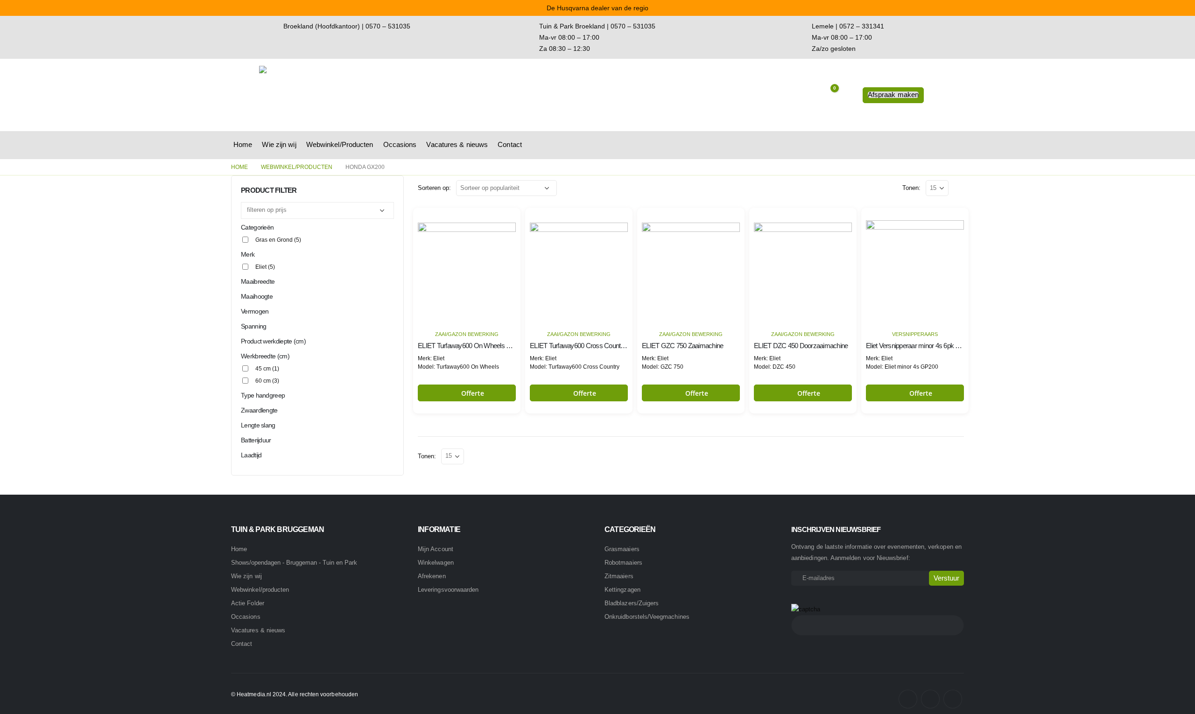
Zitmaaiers (619, 576)
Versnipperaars (915, 334)
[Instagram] (930, 699)
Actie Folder (247, 603)
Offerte (473, 393)
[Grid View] (957, 187)
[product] (467, 266)
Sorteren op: (434, 187)
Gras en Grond (278, 240)
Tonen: (911, 187)
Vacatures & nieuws (457, 144)
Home (242, 144)
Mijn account (435, 549)
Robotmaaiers (623, 562)
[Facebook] (908, 699)
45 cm (267, 368)
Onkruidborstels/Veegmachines (647, 616)
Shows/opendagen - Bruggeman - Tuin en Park (294, 563)
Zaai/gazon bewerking (467, 334)
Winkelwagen (436, 562)
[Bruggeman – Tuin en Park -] (317, 95)
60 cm (267, 381)
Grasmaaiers (622, 549)
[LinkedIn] (952, 699)
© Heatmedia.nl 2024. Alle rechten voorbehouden (294, 694)
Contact (510, 144)
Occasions (400, 144)
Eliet (265, 267)
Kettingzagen (622, 589)
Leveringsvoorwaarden (448, 589)
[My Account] (848, 95)
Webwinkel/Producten (339, 144)
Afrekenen (432, 576)
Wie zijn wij (279, 144)
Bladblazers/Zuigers (632, 603)
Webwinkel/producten (260, 589)
